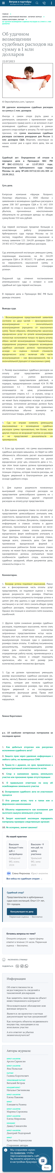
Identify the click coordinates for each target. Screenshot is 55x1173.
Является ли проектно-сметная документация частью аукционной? (27, 1015)
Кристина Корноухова (19, 1140)
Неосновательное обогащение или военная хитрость (26, 1007)
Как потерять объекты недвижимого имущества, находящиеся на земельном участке (27, 1024)
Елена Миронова (16, 1118)
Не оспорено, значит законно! (21, 827)
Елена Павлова (15, 1097)
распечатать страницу (17, 960)
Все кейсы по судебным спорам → (24, 878)
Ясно (46, 1167)
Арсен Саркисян (16, 1061)
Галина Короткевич (18, 1075)
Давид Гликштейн (17, 1126)
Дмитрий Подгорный (19, 1133)
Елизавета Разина (16, 1104)
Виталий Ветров (16, 1083)
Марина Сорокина (17, 1111)
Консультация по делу (21, 911)
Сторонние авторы (17, 1145)
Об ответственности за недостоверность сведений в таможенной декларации (23, 990)
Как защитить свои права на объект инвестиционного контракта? (26, 999)
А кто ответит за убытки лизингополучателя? (20, 1034)
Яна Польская (14, 1068)
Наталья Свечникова (18, 1090)
